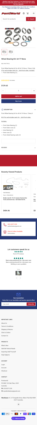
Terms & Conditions (7, 326)
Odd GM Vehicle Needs (8, 348)
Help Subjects (5, 355)
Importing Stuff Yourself (8, 352)
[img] (18, 252)
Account (3, 368)
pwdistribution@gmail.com (14, 226)
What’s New (4, 345)
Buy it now (18, 101)
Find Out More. (11, 233)
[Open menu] (34, 13)
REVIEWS (4, 147)
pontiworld (6, 192)
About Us (4, 323)
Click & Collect (5, 332)
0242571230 (8, 388)
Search (32, 19)
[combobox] (18, 19)
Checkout (4, 371)
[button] (5, 80)
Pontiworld (23, 410)
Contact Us (4, 336)
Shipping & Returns (7, 329)
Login (3, 364)
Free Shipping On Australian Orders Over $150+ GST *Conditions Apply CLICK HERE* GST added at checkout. (18, 7)
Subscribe (31, 304)
